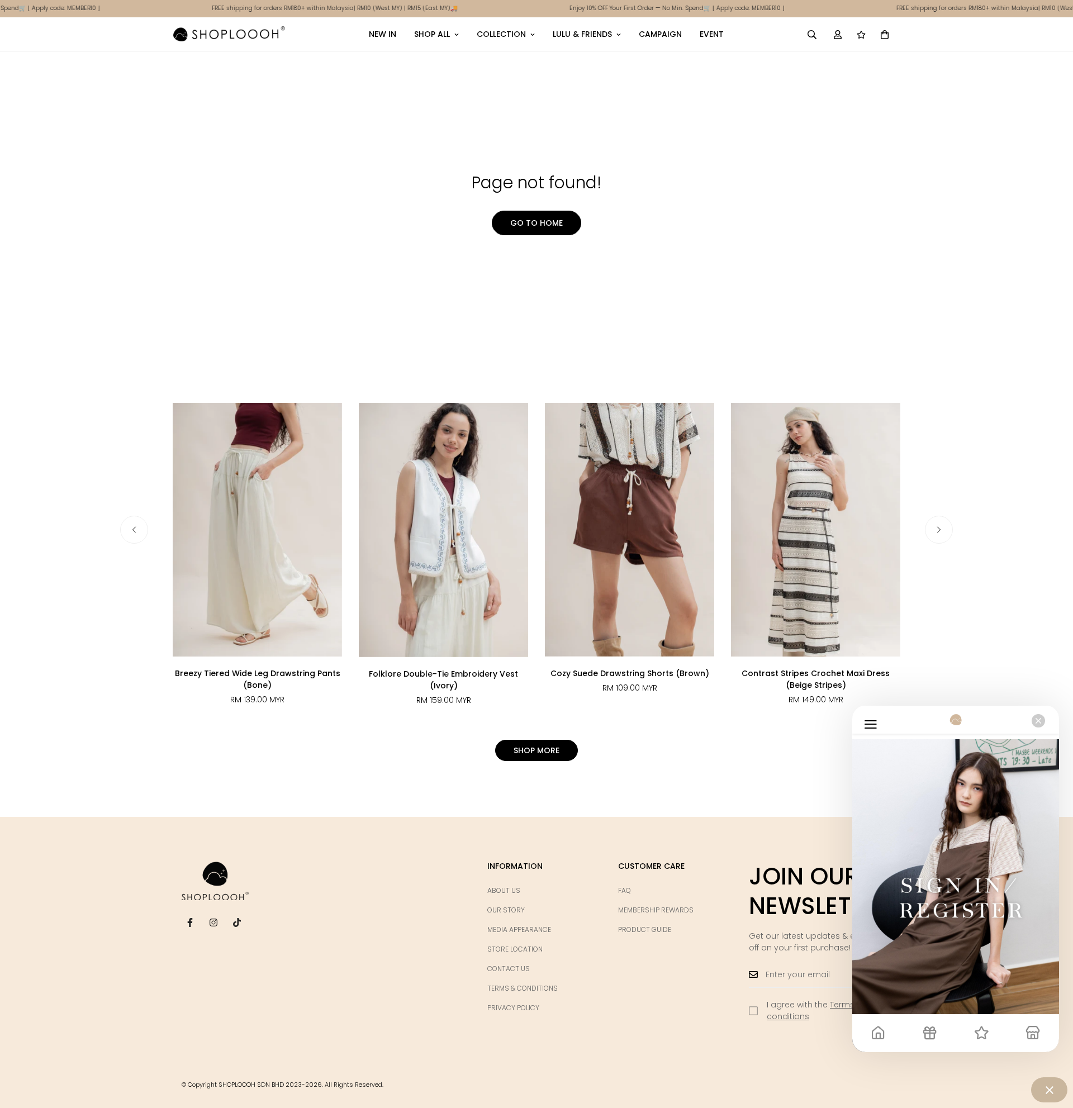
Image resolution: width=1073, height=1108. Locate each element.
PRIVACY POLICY (513, 1007)
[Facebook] (190, 922)
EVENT (712, 34)
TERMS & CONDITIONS (522, 988)
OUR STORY (506, 910)
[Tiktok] (237, 922)
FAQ (624, 890)
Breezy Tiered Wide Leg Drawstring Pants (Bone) (257, 679)
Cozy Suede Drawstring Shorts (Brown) (629, 673)
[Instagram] (213, 922)
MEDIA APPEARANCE (519, 929)
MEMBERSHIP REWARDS (656, 910)
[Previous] (134, 530)
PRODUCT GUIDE (644, 929)
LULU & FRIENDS (582, 34)
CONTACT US (508, 968)
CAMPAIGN (660, 34)
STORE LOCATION (515, 949)
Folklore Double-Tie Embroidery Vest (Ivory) (443, 679)
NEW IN (382, 34)
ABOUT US (503, 890)
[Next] (939, 530)
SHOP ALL (432, 34)
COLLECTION (501, 34)
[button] (884, 34)
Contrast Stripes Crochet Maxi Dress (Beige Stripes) (816, 679)
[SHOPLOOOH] (229, 34)
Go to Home (536, 223)
